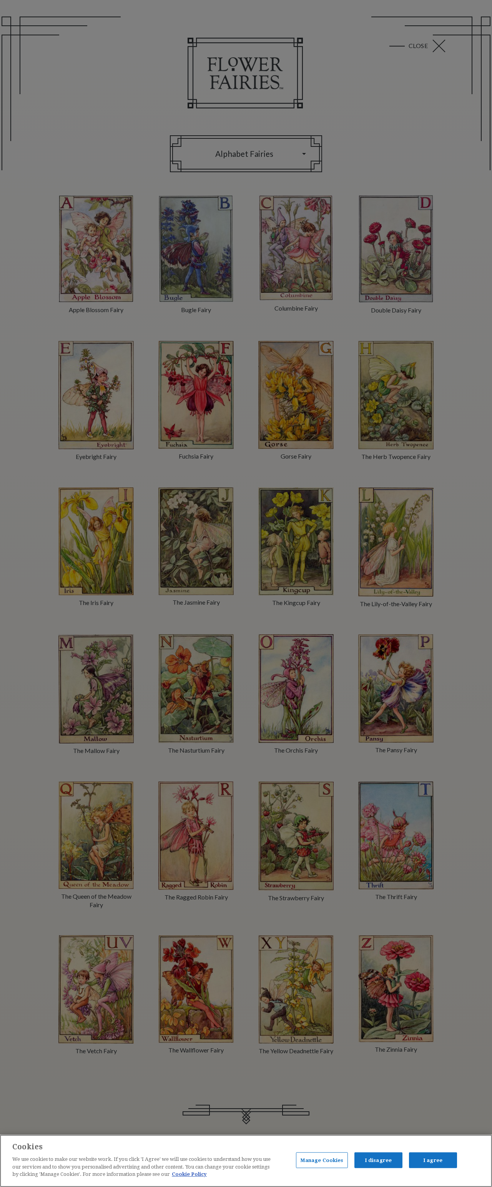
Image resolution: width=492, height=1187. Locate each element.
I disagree (378, 1160)
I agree (432, 1160)
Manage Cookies (322, 1160)
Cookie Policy (189, 1174)
